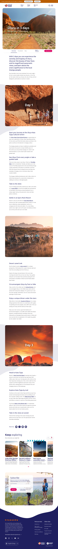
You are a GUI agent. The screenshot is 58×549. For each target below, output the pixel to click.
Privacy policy (37, 529)
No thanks (37, 1)
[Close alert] (57, 1)
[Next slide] (51, 437)
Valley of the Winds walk (20, 403)
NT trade (46, 528)
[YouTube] (15, 538)
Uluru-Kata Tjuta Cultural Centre (19, 137)
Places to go (22, 5)
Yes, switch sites (28, 1)
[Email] (26, 427)
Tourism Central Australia (47, 533)
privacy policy (23, 489)
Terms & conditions (39, 531)
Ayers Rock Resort (28, 200)
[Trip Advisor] (18, 538)
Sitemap (36, 534)
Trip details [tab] (20, 50)
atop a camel (23, 266)
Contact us (37, 524)
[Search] (49, 5)
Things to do (28, 5)
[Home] (8, 5)
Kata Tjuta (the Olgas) (19, 375)
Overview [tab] (14, 50)
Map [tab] (26, 50)
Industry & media (48, 524)
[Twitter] (12, 538)
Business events (47, 526)
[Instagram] (9, 538)
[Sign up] (52, 5)
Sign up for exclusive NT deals (38, 527)
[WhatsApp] (23, 427)
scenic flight (14, 188)
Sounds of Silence (25, 301)
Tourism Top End (48, 530)
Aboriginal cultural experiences (13, 534)
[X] (19, 427)
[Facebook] (16, 427)
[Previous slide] (48, 437)
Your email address (13, 483)
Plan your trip (36, 5)
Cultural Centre (29, 287)
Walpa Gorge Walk (29, 396)
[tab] (28, 466)
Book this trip (48, 50)
